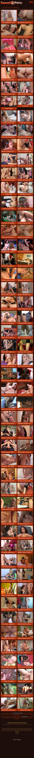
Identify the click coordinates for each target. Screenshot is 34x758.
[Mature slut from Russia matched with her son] (25, 73)
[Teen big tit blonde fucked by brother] (25, 244)
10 (17, 732)
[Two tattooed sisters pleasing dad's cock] (9, 130)
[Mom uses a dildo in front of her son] (9, 330)
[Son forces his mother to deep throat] (9, 402)
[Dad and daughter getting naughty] (25, 144)
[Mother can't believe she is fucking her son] (25, 230)
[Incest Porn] (11, 3)
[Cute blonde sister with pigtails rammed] (9, 559)
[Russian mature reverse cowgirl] (25, 388)
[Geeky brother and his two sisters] (9, 58)
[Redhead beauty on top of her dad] (25, 516)
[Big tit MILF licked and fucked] (9, 345)
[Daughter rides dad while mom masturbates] (9, 631)
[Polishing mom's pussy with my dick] (25, 373)
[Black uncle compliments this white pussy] (9, 287)
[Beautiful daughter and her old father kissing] (25, 30)
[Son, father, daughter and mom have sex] (9, 617)
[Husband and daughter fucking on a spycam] (9, 216)
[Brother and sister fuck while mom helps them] (25, 173)
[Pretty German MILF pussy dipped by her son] (9, 445)
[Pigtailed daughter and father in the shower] (25, 416)
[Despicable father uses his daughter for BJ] (9, 388)
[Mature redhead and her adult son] (9, 144)
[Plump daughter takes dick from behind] (25, 459)
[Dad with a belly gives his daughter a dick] (25, 130)
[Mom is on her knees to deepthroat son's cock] (9, 73)
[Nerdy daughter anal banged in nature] (25, 216)
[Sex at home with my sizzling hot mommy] (9, 302)
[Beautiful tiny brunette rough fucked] (25, 158)
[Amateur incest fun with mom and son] (25, 259)
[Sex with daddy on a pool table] (25, 645)
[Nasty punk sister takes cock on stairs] (9, 473)
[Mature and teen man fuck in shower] (25, 287)
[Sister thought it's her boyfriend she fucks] (25, 302)
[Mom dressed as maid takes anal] (25, 359)
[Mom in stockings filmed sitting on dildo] (25, 330)
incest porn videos (18, 713)
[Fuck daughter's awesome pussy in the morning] (9, 15)
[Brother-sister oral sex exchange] (9, 488)
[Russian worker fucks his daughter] (9, 574)
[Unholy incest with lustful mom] (25, 502)
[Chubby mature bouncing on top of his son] (25, 473)
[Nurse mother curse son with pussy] (25, 617)
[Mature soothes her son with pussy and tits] (9, 602)
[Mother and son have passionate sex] (25, 58)
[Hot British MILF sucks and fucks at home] (25, 316)
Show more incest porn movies (17, 723)
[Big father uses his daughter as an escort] (25, 488)
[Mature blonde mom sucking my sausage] (25, 631)
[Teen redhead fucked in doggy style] (9, 645)
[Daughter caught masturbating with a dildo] (25, 44)
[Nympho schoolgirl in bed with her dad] (9, 158)
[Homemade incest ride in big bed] (25, 445)
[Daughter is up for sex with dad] (25, 602)
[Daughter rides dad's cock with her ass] (9, 459)
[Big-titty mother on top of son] (25, 574)
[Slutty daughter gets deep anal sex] (25, 87)
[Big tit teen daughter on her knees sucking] (9, 259)
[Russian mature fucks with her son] (25, 588)
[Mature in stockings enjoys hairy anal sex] (9, 531)
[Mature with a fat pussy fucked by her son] (9, 359)
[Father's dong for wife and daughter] (9, 87)
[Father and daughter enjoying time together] (9, 316)
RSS (14, 739)
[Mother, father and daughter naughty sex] (25, 545)
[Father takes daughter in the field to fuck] (9, 502)
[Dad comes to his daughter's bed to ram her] (9, 44)
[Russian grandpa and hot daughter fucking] (9, 373)
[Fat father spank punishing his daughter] (9, 545)
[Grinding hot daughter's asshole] (25, 431)
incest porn (25, 716)
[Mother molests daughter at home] (9, 416)
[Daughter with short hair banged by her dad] (25, 273)
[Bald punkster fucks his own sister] (25, 531)
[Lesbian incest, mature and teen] (25, 559)
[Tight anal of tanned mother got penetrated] (9, 230)
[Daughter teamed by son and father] (25, 402)
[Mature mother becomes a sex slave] (9, 431)
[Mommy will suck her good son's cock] (9, 516)
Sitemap (19, 739)
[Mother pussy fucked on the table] (9, 273)
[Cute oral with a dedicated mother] (25, 345)
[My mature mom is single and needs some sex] (25, 15)
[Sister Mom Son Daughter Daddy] (31, 2)
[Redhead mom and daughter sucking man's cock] (9, 244)
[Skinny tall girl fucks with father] (9, 588)
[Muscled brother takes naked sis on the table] (9, 173)
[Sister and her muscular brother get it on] (9, 30)
